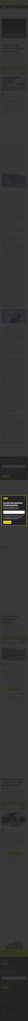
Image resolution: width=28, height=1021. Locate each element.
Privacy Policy (8, 517)
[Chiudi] (24, 498)
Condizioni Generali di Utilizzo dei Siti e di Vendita (12, 517)
